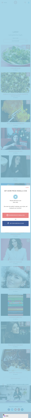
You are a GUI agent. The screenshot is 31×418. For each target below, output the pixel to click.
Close (27, 187)
